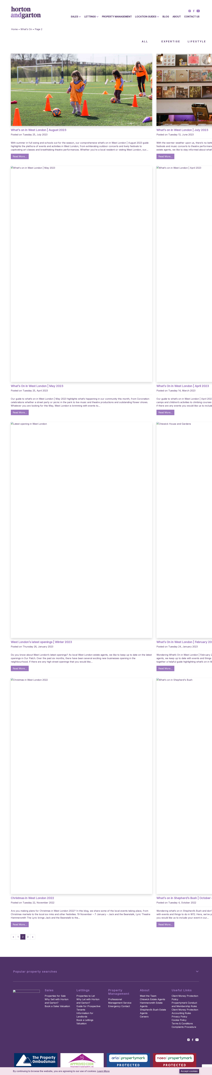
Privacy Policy (179, 1016)
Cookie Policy (179, 1020)
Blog (166, 16)
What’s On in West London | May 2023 (37, 386)
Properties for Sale (55, 995)
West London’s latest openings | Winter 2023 (41, 642)
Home (14, 29)
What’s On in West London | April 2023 (182, 386)
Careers (144, 1016)
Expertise (171, 41)
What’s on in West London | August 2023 (38, 130)
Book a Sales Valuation (57, 1006)
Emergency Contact (119, 1006)
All (145, 41)
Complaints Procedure (184, 1026)
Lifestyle (197, 41)
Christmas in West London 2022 (32, 898)
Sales (74, 16)
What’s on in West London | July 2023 (182, 130)
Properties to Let (85, 995)
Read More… (20, 156)
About (176, 16)
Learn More (103, 1071)
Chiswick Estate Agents (152, 999)
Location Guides (145, 16)
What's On (26, 29)
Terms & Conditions (182, 1023)
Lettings (90, 16)
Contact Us (191, 16)
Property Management (117, 16)
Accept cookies (189, 1071)
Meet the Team (148, 995)
